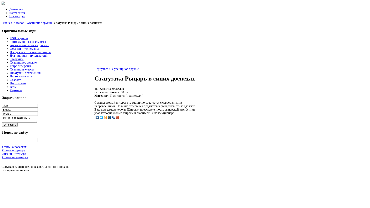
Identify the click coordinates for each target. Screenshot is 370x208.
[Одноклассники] (105, 117)
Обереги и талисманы (24, 48)
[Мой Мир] (109, 117)
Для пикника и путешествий (29, 55)
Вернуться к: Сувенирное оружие (116, 68)
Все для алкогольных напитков (30, 52)
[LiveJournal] (113, 117)
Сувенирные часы (22, 69)
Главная (7, 22)
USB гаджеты (19, 38)
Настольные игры (21, 76)
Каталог (18, 22)
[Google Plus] (117, 117)
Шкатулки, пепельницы (25, 73)
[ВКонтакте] (97, 117)
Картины (16, 90)
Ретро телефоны (20, 66)
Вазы (13, 86)
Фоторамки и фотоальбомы (28, 41)
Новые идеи (17, 16)
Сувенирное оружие (39, 22)
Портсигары (18, 83)
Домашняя (16, 9)
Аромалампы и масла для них (29, 45)
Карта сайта (17, 12)
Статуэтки (17, 59)
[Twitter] (101, 117)
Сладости (16, 79)
